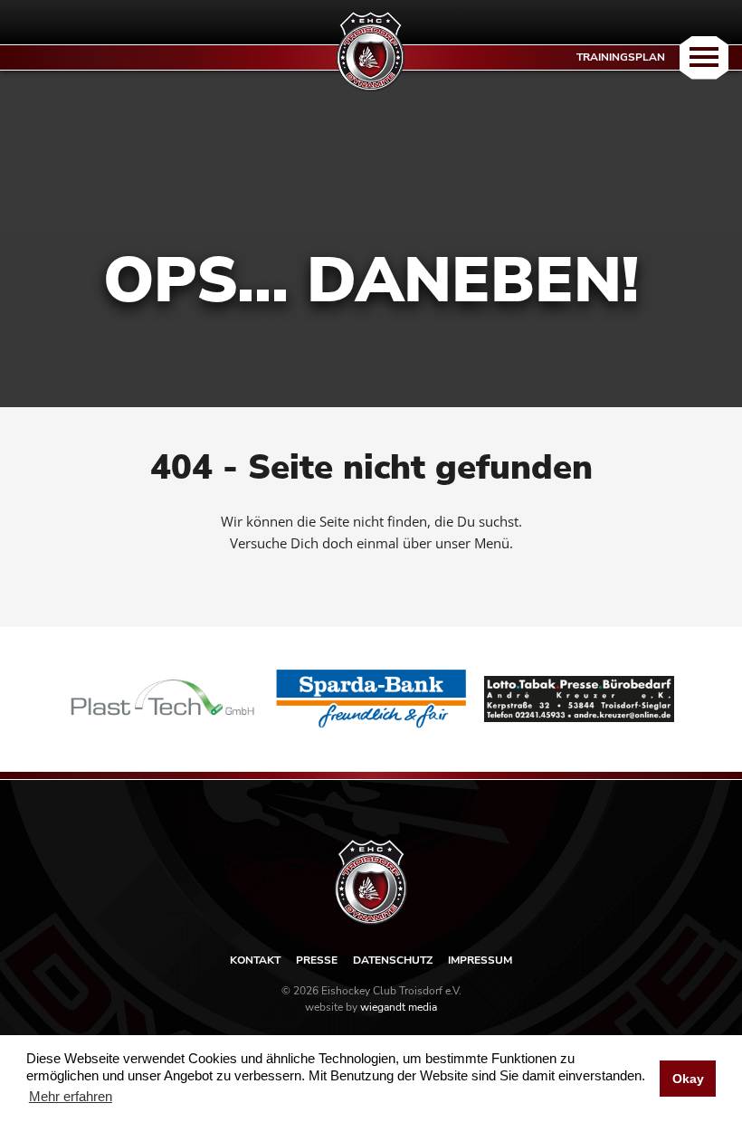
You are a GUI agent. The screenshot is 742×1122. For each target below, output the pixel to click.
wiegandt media (398, 1007)
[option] (163, 699)
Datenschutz (393, 960)
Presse (317, 960)
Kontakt (255, 960)
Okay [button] (688, 1078)
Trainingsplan (620, 57)
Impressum (480, 960)
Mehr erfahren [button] (70, 1096)
